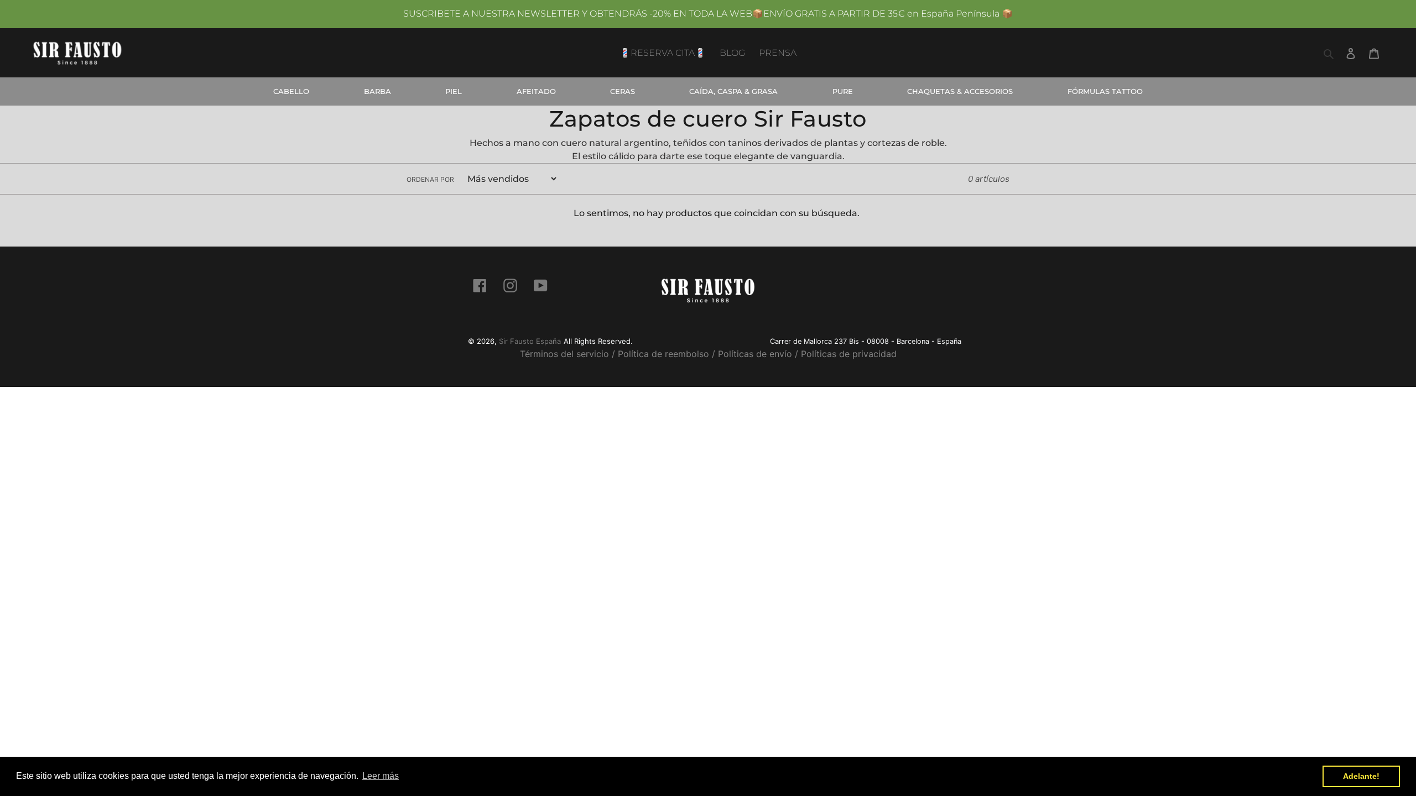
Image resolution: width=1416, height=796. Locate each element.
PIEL (453, 91)
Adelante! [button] (1361, 776)
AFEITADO (536, 91)
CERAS (622, 91)
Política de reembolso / (666, 353)
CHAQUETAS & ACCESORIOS (960, 91)
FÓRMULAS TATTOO (1105, 91)
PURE (842, 91)
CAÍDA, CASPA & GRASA (733, 91)
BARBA (377, 91)
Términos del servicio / (567, 353)
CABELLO (291, 91)
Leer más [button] (380, 776)
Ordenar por (430, 179)
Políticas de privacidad (849, 353)
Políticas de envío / (758, 353)
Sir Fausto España (530, 341)
